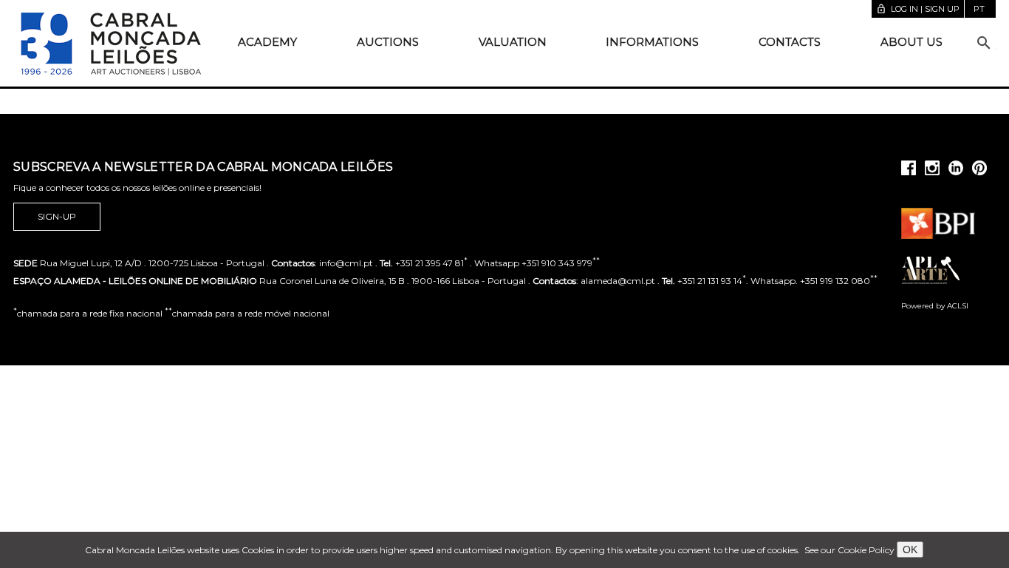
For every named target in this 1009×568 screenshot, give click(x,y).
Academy (267, 42)
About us (911, 42)
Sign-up (57, 216)
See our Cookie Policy (849, 549)
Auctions (388, 42)
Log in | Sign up (918, 9)
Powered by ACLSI (934, 306)
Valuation (513, 42)
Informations (652, 42)
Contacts (790, 42)
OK (910, 549)
